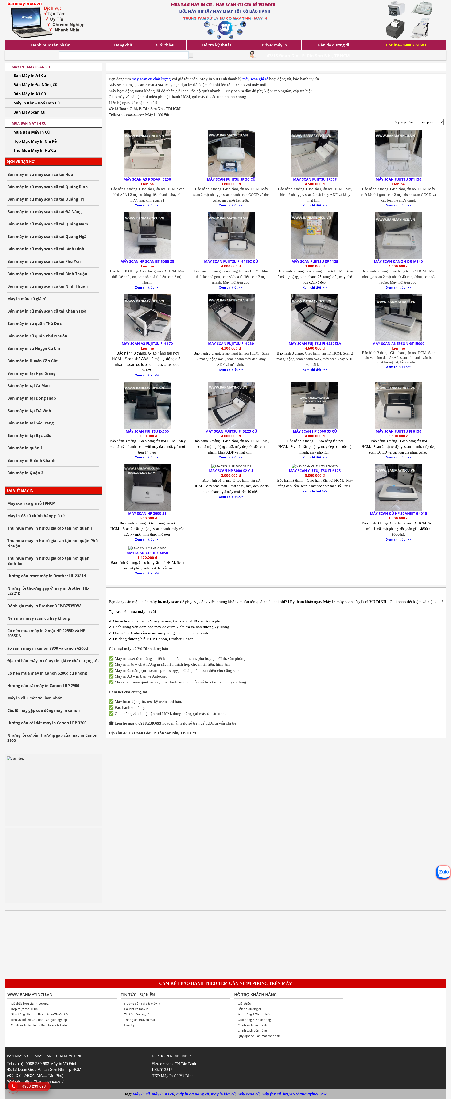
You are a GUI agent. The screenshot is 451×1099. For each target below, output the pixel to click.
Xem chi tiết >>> (147, 205)
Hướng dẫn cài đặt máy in (142, 1003)
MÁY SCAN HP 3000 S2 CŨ (231, 470)
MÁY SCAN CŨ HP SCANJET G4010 (398, 513)
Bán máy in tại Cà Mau (28, 385)
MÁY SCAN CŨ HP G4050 (147, 552)
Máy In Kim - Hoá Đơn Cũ (36, 103)
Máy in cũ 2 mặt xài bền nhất (34, 698)
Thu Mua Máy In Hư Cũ (34, 150)
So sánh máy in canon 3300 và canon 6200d (47, 648)
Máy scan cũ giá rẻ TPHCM (31, 503)
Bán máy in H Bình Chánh (31, 460)
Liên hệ (129, 1025)
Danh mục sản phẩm (50, 45)
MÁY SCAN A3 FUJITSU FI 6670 (147, 343)
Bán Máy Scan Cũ (29, 112)
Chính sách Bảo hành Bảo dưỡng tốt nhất (40, 1025)
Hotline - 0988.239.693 (406, 45)
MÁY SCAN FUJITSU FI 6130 (398, 431)
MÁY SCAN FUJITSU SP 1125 (315, 261)
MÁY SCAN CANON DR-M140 (398, 261)
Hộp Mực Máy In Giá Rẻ (35, 141)
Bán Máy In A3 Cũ (29, 93)
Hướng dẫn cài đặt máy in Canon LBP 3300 (46, 722)
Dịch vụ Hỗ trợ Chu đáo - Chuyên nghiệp (39, 1020)
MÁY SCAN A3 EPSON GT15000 (398, 343)
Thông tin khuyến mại (139, 1020)
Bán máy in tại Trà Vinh (29, 410)
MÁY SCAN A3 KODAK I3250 (147, 179)
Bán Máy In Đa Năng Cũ (35, 84)
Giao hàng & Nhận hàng (254, 1020)
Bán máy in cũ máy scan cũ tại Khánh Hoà (46, 311)
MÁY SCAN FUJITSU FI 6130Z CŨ (231, 261)
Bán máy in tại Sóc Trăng (30, 423)
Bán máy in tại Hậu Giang (31, 373)
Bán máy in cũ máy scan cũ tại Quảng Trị (45, 199)
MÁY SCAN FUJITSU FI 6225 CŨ (231, 431)
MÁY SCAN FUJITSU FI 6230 (231, 343)
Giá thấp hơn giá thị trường (30, 1003)
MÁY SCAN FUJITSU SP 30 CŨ (231, 179)
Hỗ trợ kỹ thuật (216, 45)
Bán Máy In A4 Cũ (29, 75)
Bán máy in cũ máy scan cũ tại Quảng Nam (47, 224)
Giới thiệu (165, 45)
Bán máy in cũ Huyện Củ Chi (33, 348)
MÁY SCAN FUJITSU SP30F (315, 179)
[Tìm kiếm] (191, 55)
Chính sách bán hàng (252, 1030)
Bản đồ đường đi (333, 45)
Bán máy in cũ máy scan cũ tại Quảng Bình (47, 186)
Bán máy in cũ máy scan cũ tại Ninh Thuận (47, 286)
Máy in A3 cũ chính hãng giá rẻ (36, 515)
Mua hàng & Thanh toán (255, 1014)
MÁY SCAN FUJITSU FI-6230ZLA (315, 343)
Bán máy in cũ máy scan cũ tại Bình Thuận (47, 273)
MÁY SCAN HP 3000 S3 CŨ (315, 431)
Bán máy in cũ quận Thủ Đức (34, 323)
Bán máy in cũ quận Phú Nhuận (37, 336)
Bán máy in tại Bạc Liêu (29, 435)
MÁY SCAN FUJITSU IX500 (147, 431)
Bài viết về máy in (136, 1009)
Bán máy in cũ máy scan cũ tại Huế (40, 174)
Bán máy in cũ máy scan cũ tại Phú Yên (44, 261)
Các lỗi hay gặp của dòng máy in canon (43, 710)
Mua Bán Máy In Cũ (31, 132)
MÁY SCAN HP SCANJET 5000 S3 (147, 261)
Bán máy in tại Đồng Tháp (31, 398)
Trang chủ (123, 45)
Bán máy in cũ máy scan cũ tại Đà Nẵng (44, 211)
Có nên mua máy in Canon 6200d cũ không (47, 673)
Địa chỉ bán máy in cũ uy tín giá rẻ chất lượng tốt (53, 660)
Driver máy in (274, 45)
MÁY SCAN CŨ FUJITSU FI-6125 (315, 470)
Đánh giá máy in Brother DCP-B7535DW (44, 605)
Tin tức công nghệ (136, 1014)
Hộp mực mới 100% (24, 1009)
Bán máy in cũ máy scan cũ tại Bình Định (45, 249)
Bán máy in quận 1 (25, 447)
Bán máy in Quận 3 (25, 472)
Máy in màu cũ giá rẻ (26, 298)
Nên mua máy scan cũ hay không (38, 618)
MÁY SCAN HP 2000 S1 (147, 513)
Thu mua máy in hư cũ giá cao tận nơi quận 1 (50, 528)
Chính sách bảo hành (252, 1025)
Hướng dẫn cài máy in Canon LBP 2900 (43, 685)
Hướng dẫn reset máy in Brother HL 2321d (46, 575)
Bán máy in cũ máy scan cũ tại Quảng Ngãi (47, 236)
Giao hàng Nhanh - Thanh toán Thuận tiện (40, 1014)
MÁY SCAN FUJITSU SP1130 (398, 179)
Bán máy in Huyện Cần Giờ (32, 360)
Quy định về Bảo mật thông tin (259, 1036)
